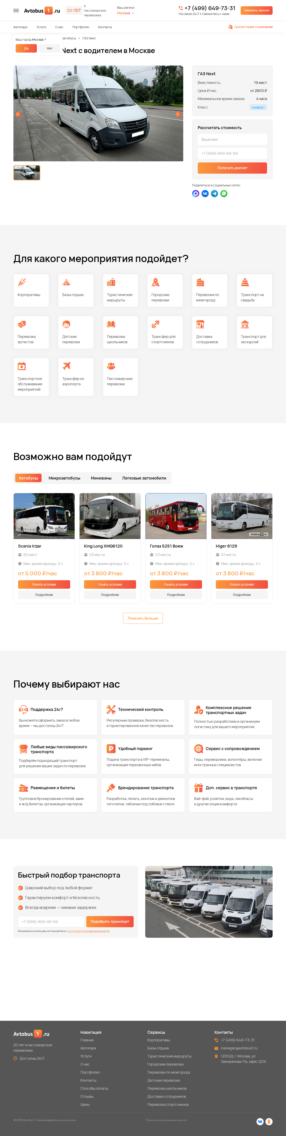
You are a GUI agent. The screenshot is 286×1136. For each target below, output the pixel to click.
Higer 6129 (226, 546)
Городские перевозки (165, 1064)
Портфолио (80, 27)
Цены (84, 1104)
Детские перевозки (163, 1080)
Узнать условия (44, 584)
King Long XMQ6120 (103, 546)
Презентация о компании (253, 27)
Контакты (105, 27)
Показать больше (143, 618)
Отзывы (86, 1096)
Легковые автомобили (144, 478)
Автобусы (28, 478)
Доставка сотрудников (166, 1096)
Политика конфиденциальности (166, 1120)
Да (26, 48)
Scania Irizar (29, 546)
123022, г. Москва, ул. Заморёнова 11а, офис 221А (243, 1059)
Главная (87, 1040)
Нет (50, 48)
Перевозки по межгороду (168, 1072)
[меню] (16, 10)
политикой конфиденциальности (88, 931)
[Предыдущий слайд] (18, 114)
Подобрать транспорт (110, 921)
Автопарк (20, 27)
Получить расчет (232, 167)
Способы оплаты (94, 1088)
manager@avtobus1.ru (239, 1048)
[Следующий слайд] (178, 114)
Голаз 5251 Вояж (166, 546)
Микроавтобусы (64, 38)
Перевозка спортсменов (168, 1104)
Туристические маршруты (169, 1056)
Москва (123, 13)
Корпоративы (158, 1040)
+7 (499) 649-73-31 (210, 8)
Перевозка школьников (167, 1088)
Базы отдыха (158, 1048)
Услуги (41, 27)
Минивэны (101, 478)
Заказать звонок (256, 10)
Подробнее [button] (44, 595)
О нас (59, 27)
